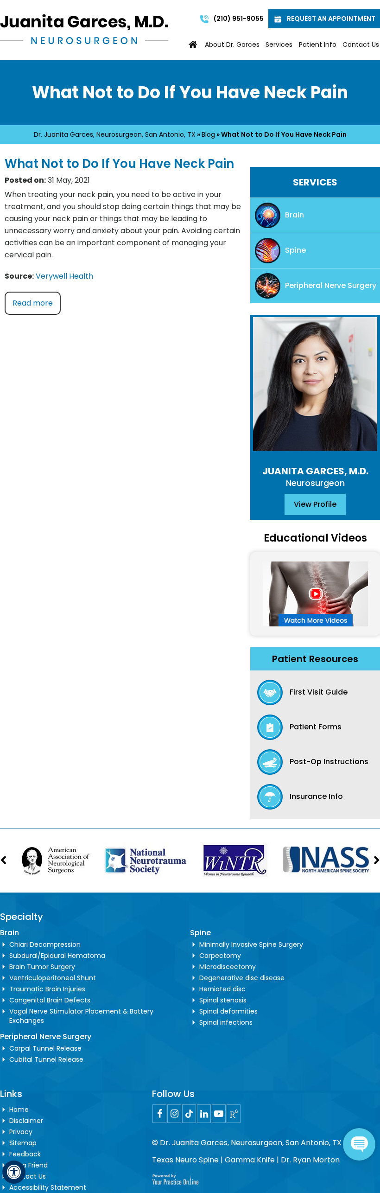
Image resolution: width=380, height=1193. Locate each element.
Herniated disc (222, 989)
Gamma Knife (250, 1160)
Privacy (20, 1131)
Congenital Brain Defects (49, 1000)
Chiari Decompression (45, 944)
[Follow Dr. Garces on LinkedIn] (203, 1114)
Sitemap (23, 1143)
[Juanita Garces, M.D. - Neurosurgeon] (84, 28)
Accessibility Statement (47, 1187)
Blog (208, 134)
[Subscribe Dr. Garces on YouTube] (218, 1114)
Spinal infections (226, 1022)
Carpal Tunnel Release (45, 1048)
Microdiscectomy (227, 966)
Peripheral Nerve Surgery (330, 285)
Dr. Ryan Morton (310, 1160)
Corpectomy (220, 955)
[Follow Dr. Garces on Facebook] (159, 1114)
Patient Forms (316, 726)
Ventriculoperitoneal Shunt (52, 977)
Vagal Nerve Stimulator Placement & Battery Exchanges (81, 1016)
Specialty (21, 916)
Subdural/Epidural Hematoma (57, 955)
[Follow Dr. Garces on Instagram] (174, 1114)
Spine (295, 250)
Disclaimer (26, 1120)
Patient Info (317, 44)
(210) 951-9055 (239, 18)
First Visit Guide (319, 692)
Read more (33, 303)
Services (279, 44)
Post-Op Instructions (329, 761)
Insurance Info (316, 796)
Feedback (25, 1154)
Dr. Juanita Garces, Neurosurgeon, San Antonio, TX (115, 134)
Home (193, 44)
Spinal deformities (228, 1011)
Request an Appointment (331, 18)
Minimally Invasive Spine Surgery (251, 944)
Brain (294, 215)
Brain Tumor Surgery (42, 966)
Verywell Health (64, 276)
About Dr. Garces (232, 44)
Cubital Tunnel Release (46, 1059)
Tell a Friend (28, 1165)
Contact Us (360, 44)
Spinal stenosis (223, 1000)
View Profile (315, 504)
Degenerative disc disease (242, 977)
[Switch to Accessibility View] (13, 1172)
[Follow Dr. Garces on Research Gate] (233, 1114)
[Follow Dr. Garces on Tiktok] (189, 1114)
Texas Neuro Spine (185, 1160)
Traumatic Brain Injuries (47, 989)
